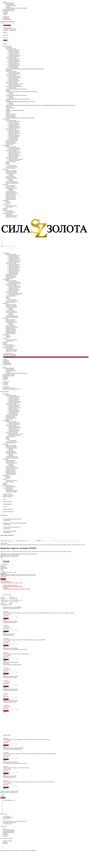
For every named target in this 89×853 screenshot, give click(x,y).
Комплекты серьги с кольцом (16, 159)
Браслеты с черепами (11, 195)
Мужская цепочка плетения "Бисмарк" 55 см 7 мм (15, 649)
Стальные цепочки (13, 125)
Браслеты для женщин (11, 284)
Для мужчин (6, 253)
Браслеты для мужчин (11, 263)
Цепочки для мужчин (11, 170)
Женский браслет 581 (8, 635)
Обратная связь (7, 364)
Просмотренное (7, 363)
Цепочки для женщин (11, 171)
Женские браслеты (10, 186)
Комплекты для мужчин (12, 140)
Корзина (5, 40)
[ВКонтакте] (4, 561)
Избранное (6, 362)
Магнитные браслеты (11, 198)
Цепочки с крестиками (14, 124)
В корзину (6, 618)
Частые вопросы (10, 4)
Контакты (5, 11)
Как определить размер (8, 9)
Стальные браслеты (13, 139)
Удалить (5, 43)
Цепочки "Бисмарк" (13, 122)
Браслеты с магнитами (14, 135)
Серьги (8, 298)
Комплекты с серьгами (11, 205)
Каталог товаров (4, 391)
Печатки (5, 208)
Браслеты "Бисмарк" (14, 131)
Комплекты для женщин (12, 292)
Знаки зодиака (9, 144)
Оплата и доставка (7, 840)
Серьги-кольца (12, 165)
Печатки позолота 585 (11, 142)
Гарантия (8, 6)
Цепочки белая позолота (15, 126)
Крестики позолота (10, 141)
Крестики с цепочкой (11, 216)
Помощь (5, 842)
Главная (5, 359)
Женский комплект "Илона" (10, 622)
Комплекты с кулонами (11, 215)
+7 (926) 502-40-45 (7, 27)
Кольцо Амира (6, 735)
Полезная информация (8, 3)
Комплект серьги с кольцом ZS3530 (11, 608)
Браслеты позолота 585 (14, 130)
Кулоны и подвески (10, 168)
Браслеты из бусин (13, 134)
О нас (4, 1)
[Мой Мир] (8, 561)
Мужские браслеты (10, 185)
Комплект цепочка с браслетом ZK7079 (12, 749)
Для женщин (6, 279)
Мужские (11, 174)
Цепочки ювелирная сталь (12, 183)
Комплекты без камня (14, 160)
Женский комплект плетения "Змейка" (12, 664)
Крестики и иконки (10, 161)
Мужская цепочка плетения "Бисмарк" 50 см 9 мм (15, 763)
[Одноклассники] (6, 561)
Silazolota (5, 384)
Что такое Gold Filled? (11, 5)
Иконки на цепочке (10, 211)
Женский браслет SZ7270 (9, 777)
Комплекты (6, 334)
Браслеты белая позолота (15, 132)
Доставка (5, 13)
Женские (11, 175)
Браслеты (5, 318)
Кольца (8, 162)
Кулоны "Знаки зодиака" (12, 166)
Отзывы (5, 14)
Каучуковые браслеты (14, 136)
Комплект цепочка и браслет (10, 677)
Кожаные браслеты (13, 137)
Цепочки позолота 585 (14, 121)
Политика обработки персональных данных (16, 8)
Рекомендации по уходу (9, 10)
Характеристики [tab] (7, 594)
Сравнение (6, 360)
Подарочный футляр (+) (9, 572)
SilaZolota (5, 383)
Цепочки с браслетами (14, 127)
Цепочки (5, 303)
